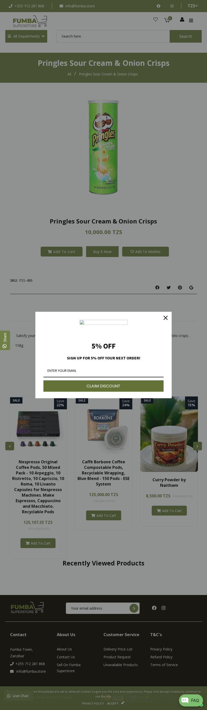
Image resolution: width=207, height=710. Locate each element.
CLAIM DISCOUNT (103, 386)
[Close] (166, 318)
